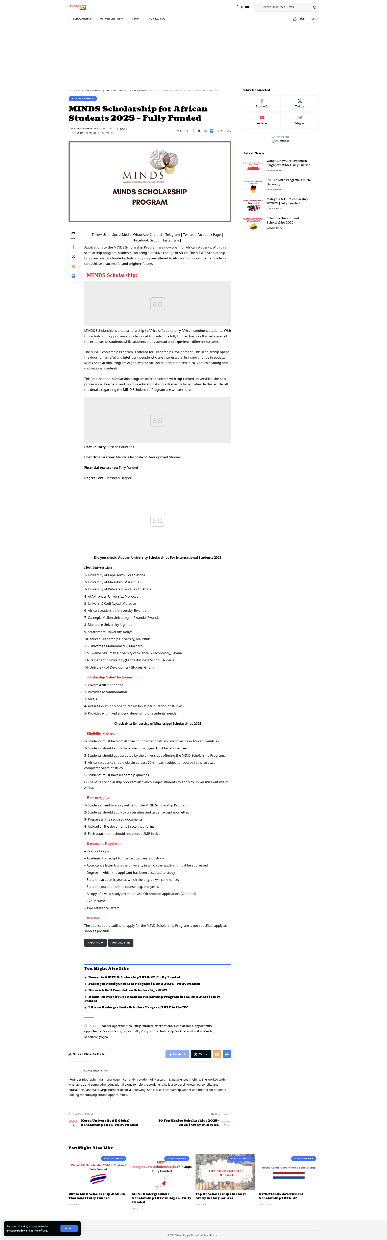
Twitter (188, 234)
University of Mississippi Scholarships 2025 (167, 723)
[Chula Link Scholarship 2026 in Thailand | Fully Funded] (98, 1172)
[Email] (205, 131)
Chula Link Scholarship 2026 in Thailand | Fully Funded (97, 1196)
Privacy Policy (16, 1230)
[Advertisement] (121, 52)
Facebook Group (147, 240)
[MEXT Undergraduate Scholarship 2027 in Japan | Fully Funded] (161, 1172)
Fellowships (273, 170)
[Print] (212, 131)
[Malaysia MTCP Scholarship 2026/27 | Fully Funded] (253, 204)
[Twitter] (241, 7)
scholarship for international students (185, 1031)
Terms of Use (39, 1230)
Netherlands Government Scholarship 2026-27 (281, 1196)
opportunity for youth (139, 1031)
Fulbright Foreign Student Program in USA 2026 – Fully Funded (144, 984)
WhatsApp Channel (147, 234)
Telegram (172, 234)
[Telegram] (299, 120)
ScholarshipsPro (86, 128)
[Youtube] (261, 120)
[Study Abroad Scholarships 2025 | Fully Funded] (78, 7)
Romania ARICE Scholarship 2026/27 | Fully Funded (134, 977)
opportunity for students (102, 1031)
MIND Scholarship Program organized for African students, (130, 363)
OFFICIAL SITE (121, 942)
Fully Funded (143, 1026)
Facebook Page (210, 234)
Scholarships (83, 98)
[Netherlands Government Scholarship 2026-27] (288, 1172)
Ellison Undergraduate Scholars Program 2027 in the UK (138, 1007)
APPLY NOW (95, 942)
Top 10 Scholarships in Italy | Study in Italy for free (221, 1196)
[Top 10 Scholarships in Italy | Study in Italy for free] (225, 1172)
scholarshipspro (96, 1037)
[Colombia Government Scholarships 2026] (253, 223)
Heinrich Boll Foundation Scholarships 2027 (127, 990)
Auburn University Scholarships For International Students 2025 (169, 557)
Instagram (171, 240)
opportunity (203, 1026)
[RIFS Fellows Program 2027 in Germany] (253, 185)
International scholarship (110, 379)
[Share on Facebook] (193, 131)
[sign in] (295, 19)
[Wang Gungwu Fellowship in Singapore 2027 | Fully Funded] (253, 166)
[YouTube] (247, 7)
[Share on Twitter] (199, 131)
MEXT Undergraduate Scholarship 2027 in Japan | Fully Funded (161, 1198)
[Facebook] (237, 7)
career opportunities (117, 1026)
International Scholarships (173, 1026)
